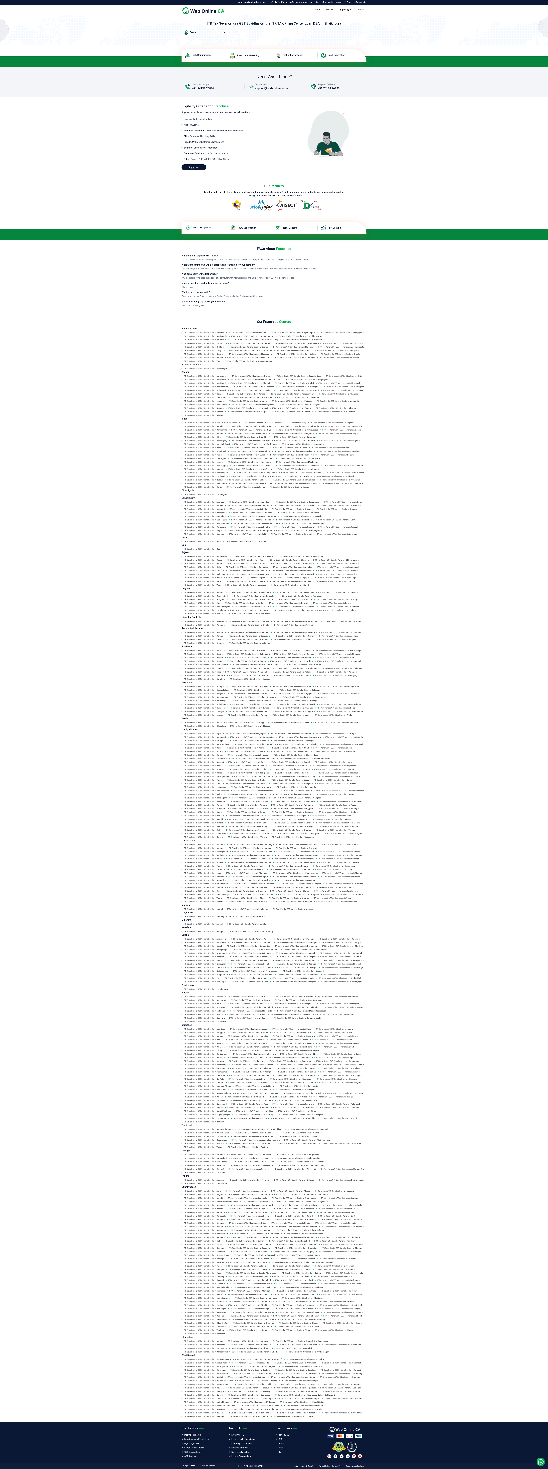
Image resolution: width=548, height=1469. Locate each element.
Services (344, 9)
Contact (360, 9)
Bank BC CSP (284, 1435)
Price (281, 1448)
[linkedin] (348, 1456)
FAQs (296, 1466)
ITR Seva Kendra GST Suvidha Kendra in (204, 333)
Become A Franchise (240, 1452)
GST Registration (192, 1452)
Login (315, 2)
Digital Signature (191, 1443)
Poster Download (300, 2)
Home (318, 9)
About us (330, 9)
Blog (281, 1452)
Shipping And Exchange (355, 1466)
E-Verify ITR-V (237, 1435)
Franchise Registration (356, 2)
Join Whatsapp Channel (252, 1466)
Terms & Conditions (308, 1466)
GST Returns (190, 1456)
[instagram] (329, 1456)
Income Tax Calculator (241, 1456)
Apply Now (194, 167)
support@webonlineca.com (253, 2)
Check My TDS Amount (241, 1443)
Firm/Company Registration (196, 1439)
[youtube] (360, 1456)
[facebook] (335, 1456)
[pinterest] (354, 1456)
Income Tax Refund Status (243, 1439)
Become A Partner (239, 1448)
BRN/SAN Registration (194, 1448)
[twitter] (341, 1456)
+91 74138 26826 (279, 2)
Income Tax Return (192, 1435)
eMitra (281, 1443)
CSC (280, 1439)
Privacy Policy (337, 1466)
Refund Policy (324, 1466)
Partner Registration (332, 2)
